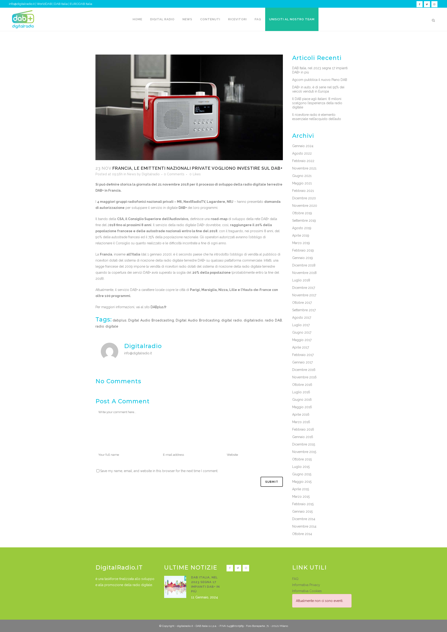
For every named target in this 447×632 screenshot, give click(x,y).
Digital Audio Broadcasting (151, 320)
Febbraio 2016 (303, 429)
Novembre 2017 (304, 295)
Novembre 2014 (304, 526)
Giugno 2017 (301, 332)
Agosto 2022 (302, 153)
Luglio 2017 (301, 325)
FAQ (295, 579)
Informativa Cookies (307, 591)
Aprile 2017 (300, 347)
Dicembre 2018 (303, 265)
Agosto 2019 (301, 228)
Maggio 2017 (302, 340)
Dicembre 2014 (303, 519)
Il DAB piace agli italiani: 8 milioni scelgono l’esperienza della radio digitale (317, 103)
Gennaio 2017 (302, 362)
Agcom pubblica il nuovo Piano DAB (319, 80)
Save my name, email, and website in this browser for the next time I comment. (159, 471)
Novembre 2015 (304, 452)
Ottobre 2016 (302, 385)
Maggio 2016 (302, 407)
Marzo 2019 (301, 243)
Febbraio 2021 (303, 191)
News (131, 174)
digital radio (231, 320)
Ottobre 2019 (302, 213)
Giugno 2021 (302, 176)
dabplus (120, 320)
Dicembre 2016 (303, 370)
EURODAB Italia (81, 4)
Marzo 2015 (301, 496)
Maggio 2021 (302, 183)
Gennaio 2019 (302, 258)
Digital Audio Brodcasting (198, 320)
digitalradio (253, 320)
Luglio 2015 (301, 467)
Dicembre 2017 (303, 288)
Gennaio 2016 (302, 437)
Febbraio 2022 (303, 161)
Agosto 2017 (301, 317)
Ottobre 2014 (302, 534)
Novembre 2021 (304, 168)
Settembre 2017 (304, 310)
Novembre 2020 (304, 205)
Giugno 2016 (302, 399)
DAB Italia (61, 4)
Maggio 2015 (302, 481)
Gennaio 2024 (302, 146)
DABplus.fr (158, 307)
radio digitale (106, 326)
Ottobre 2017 (302, 302)
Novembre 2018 (304, 273)
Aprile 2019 (300, 235)
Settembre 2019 (304, 220)
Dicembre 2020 (304, 198)
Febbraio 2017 (303, 355)
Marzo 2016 (301, 422)
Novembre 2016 (304, 377)
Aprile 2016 (300, 414)
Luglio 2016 (301, 392)
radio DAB (273, 320)
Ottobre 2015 (302, 459)
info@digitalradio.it (22, 4)
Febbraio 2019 (303, 250)
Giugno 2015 (301, 474)
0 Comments (174, 174)
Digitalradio (151, 174)
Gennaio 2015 (302, 511)
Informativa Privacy (306, 585)
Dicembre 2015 (303, 444)
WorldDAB (44, 4)
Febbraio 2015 (303, 504)
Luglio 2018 (301, 280)
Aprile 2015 (300, 489)
